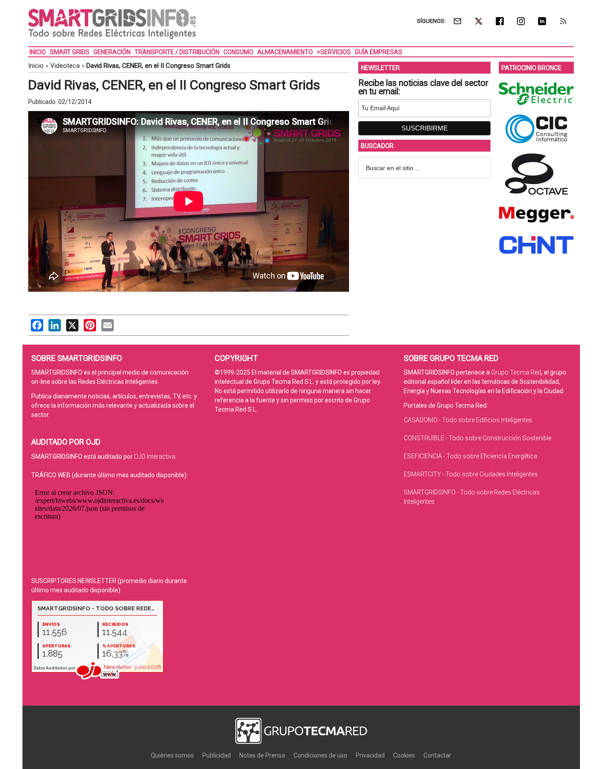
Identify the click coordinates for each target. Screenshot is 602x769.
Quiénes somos (172, 755)
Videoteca (65, 66)
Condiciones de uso (320, 755)
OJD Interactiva (154, 456)
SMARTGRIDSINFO (112, 24)
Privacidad (370, 755)
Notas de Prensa (262, 755)
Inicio (36, 66)
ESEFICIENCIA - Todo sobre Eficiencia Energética (470, 456)
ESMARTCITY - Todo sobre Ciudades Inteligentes (471, 474)
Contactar (437, 755)
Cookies (404, 755)
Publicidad (216, 755)
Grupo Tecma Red (516, 372)
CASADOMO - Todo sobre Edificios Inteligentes (468, 420)
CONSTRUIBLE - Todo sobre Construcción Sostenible (477, 438)
